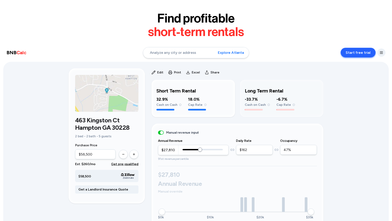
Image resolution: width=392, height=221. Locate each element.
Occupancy (288, 141)
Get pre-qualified (124, 164)
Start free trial (358, 52)
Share (214, 72)
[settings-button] (381, 52)
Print (177, 72)
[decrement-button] (123, 154)
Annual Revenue (170, 141)
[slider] (200, 150)
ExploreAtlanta (231, 52)
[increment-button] (133, 154)
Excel (196, 72)
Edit (160, 72)
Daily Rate (243, 141)
